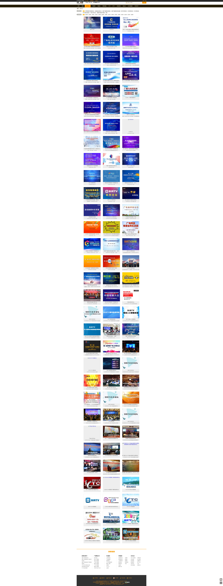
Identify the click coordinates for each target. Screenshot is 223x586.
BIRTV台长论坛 (92, 319)
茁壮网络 (132, 560)
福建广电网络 (96, 566)
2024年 (86, 14)
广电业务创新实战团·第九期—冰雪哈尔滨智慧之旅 (93, 148)
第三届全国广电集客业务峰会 (130, 199)
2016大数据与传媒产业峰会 (92, 387)
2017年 (109, 14)
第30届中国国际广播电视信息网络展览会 (92, 46)
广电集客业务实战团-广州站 (130, 216)
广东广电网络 (96, 565)
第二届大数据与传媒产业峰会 (92, 353)
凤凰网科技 (121, 557)
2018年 (106, 14)
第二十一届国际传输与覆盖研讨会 (111, 438)
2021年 (96, 14)
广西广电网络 (96, 562)
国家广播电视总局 (85, 557)
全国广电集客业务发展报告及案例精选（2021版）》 (94, 131)
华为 (139, 563)
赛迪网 (126, 559)
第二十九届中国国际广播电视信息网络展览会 (131, 80)
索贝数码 (132, 562)
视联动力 (139, 565)
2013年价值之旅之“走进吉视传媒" (111, 455)
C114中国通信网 (109, 562)
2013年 (122, 14)
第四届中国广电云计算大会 (111, 285)
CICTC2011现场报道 (131, 506)
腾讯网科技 (121, 559)
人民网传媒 (108, 557)
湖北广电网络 (96, 559)
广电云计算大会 (93, 12)
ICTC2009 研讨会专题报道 (111, 523)
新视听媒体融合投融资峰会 (130, 63)
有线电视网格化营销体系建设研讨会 (131, 387)
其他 (106, 12)
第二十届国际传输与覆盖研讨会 (92, 489)
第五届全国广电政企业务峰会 (92, 80)
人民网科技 (121, 560)
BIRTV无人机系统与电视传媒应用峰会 (92, 336)
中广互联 (86, 0)
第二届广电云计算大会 (111, 387)
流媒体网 (108, 560)
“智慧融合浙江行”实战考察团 (92, 165)
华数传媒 (139, 557)
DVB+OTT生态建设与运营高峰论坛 (131, 404)
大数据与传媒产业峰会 (101, 12)
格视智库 (91, 0)
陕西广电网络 (96, 563)
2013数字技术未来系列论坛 (111, 472)
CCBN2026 (111, 29)
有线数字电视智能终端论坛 (130, 438)
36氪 (126, 563)
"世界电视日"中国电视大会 (92, 421)
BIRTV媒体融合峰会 (111, 319)
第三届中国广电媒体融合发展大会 (111, 63)
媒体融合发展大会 (98, 11)
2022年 (93, 14)
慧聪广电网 (108, 563)
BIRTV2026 (92, 29)
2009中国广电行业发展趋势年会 (92, 523)
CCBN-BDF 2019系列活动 (111, 216)
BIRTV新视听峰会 (92, 182)
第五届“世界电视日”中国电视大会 (111, 182)
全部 (83, 11)
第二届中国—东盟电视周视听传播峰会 (130, 148)
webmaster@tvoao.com (118, 582)
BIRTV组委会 (133, 557)
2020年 (99, 14)
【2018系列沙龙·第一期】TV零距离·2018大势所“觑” (132, 285)
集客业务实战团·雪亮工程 (92, 302)
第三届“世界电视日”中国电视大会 (111, 302)
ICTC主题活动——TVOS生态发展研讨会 (92, 404)
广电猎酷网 (108, 559)
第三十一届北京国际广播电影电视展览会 (131, 29)
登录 (143, 0)
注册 (145, 0)
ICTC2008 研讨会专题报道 (111, 540)
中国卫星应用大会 (130, 302)
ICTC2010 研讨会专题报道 (131, 489)
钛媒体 (120, 565)
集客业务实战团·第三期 (92, 285)
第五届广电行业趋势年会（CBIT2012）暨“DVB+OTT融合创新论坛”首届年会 (137, 472)
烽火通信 (139, 559)
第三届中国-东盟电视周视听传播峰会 (92, 114)
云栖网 (107, 565)
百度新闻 (126, 562)
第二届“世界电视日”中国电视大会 (130, 353)
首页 (78, 8)
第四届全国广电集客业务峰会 (111, 131)
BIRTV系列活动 (124, 11)
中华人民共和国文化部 (86, 565)
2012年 (125, 14)
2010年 (132, 14)
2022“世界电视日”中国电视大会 (92, 97)
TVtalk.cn (108, 566)
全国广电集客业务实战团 (115, 11)
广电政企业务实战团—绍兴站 (111, 46)
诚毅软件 (139, 560)
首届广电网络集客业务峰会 (130, 336)
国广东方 (139, 562)
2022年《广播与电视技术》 (130, 97)
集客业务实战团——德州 (111, 336)
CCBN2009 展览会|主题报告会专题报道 (92, 540)
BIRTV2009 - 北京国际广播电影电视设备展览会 (131, 523)
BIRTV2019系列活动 (111, 199)
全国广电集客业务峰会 (106, 11)
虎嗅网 (126, 560)
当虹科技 (132, 563)
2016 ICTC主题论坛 (92, 370)
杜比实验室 (133, 565)
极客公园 (120, 566)
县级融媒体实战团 (92, 216)
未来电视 (132, 559)
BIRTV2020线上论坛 (131, 165)
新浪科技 (120, 562)
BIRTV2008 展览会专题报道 (130, 540)
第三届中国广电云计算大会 (111, 353)
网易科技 (120, 563)
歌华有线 (95, 557)
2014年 (119, 14)
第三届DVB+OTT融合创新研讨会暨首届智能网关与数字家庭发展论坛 (135, 455)
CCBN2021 (131, 131)
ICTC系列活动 (136, 11)
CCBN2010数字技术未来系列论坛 (111, 506)
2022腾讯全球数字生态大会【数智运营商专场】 (112, 80)
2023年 (90, 14)
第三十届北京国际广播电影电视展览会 (92, 63)
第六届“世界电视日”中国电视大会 (111, 148)
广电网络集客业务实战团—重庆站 (92, 199)
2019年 (103, 14)
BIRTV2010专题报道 (92, 506)
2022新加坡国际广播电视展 (111, 97)
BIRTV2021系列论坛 (131, 114)
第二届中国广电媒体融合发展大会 (111, 114)
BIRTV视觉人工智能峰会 (130, 319)
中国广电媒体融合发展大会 (111, 165)
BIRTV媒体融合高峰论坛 (111, 370)
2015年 (116, 14)
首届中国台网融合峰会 (92, 455)
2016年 (112, 14)
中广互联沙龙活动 (86, 12)
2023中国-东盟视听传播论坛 (130, 46)
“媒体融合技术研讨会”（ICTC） (131, 182)
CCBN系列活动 (130, 11)
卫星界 (96, 0)
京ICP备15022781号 (123, 581)
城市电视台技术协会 (85, 566)
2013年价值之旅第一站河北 (92, 472)
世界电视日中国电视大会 (89, 11)
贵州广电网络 (96, 560)
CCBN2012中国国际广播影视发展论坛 (111, 489)
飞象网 (126, 557)
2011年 (129, 14)
